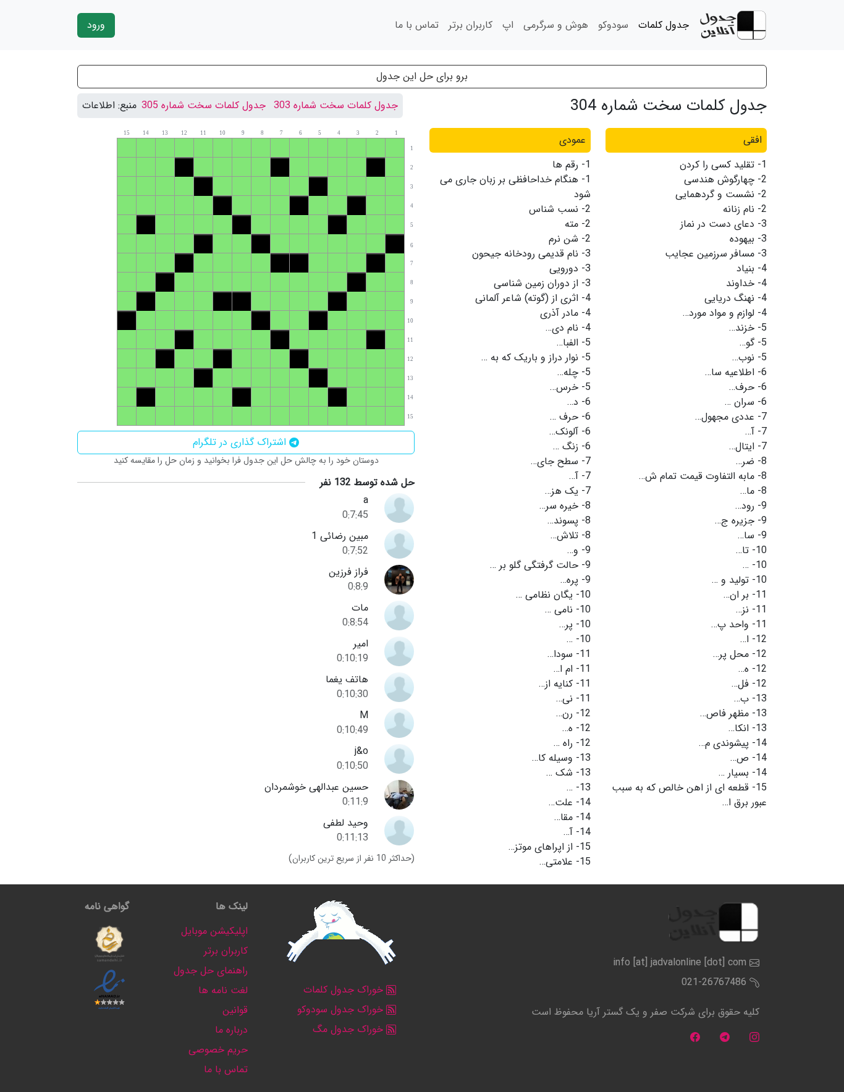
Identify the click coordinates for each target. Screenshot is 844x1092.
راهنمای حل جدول (211, 970)
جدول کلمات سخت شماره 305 (203, 105)
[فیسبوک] (695, 1036)
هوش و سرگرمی (555, 25)
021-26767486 (714, 982)
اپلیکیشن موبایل (214, 931)
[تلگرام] (725, 1036)
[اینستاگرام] (754, 1036)
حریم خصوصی (218, 1049)
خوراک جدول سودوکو (341, 1009)
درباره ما (231, 1030)
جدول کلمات (663, 25)
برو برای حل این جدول (422, 76)
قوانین (235, 1010)
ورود (96, 25)
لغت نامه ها (223, 990)
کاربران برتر (470, 25)
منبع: (127, 105)
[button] (109, 943)
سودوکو (613, 25)
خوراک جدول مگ (349, 1029)
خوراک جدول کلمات (344, 989)
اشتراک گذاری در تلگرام (241, 442)
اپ (507, 25)
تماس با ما (417, 25)
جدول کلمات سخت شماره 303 (336, 105)
